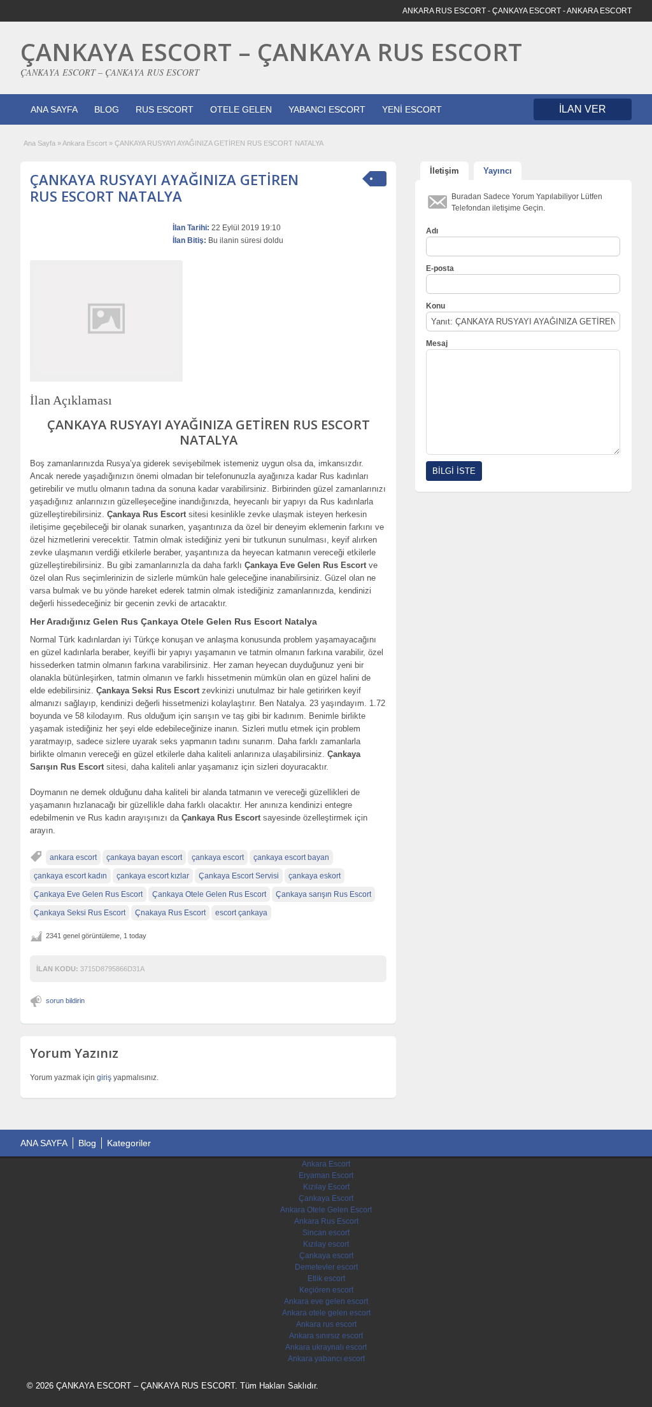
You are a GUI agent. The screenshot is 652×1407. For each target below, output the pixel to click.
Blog (87, 1143)
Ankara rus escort (326, 1324)
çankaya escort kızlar (153, 875)
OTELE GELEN (241, 109)
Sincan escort (326, 1232)
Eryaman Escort (326, 1175)
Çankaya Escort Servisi (239, 875)
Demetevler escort (326, 1267)
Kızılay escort (326, 1244)
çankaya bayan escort (144, 857)
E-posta (440, 268)
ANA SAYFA (54, 109)
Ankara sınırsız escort (326, 1335)
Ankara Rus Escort (326, 1221)
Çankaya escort (326, 1255)
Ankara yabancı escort (326, 1358)
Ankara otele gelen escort (326, 1312)
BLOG (106, 109)
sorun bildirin (65, 1000)
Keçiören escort (326, 1290)
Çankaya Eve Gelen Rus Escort (88, 894)
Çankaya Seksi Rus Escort (79, 912)
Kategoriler (129, 1143)
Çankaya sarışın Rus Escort (323, 894)
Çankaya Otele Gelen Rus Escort (209, 894)
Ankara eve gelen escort (326, 1301)
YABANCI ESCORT (326, 109)
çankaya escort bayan (291, 857)
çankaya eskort (314, 875)
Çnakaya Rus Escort (170, 912)
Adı (432, 230)
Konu (435, 306)
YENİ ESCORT (412, 109)
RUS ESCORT (165, 109)
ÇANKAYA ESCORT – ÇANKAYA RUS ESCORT (271, 51)
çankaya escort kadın (70, 875)
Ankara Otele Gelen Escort (326, 1209)
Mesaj (437, 343)
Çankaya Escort (326, 1198)
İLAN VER (582, 109)
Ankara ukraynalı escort (326, 1347)
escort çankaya (241, 912)
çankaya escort (218, 857)
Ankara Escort (84, 143)
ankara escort (73, 857)
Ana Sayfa (39, 143)
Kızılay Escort (326, 1186)
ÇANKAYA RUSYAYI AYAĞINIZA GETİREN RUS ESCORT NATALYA (164, 187)
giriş (104, 1077)
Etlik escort (326, 1278)
